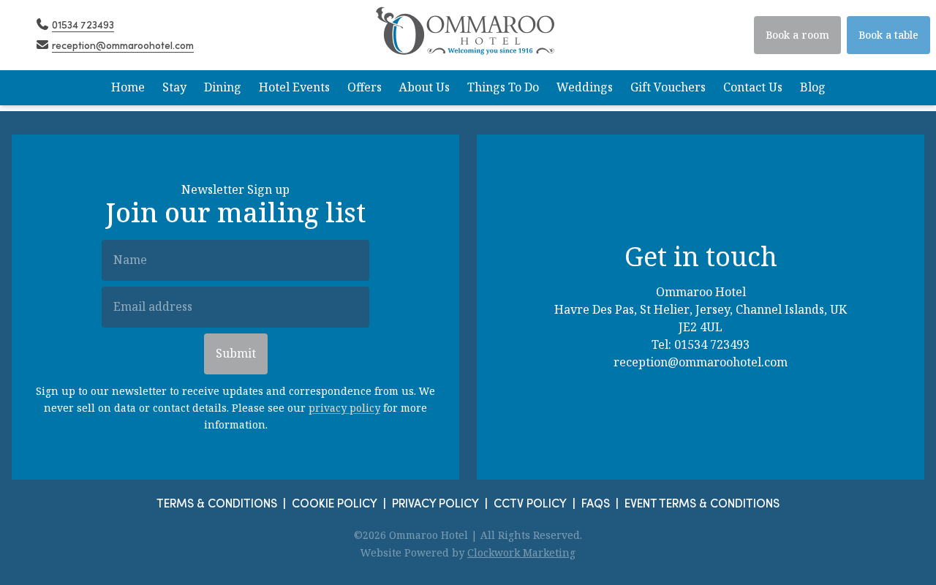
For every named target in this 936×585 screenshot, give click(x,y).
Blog (813, 87)
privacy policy (344, 408)
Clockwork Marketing (521, 553)
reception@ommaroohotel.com (701, 362)
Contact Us (752, 87)
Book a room (797, 35)
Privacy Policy (435, 502)
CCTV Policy (530, 502)
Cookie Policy (334, 502)
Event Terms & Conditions (702, 502)
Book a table (888, 35)
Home (128, 87)
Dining (222, 87)
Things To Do (503, 87)
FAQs (595, 502)
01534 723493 (712, 344)
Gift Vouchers (668, 87)
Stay (174, 87)
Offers (364, 87)
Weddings (584, 87)
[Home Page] (467, 35)
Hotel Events (294, 87)
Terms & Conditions (216, 502)
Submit (236, 353)
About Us (424, 87)
